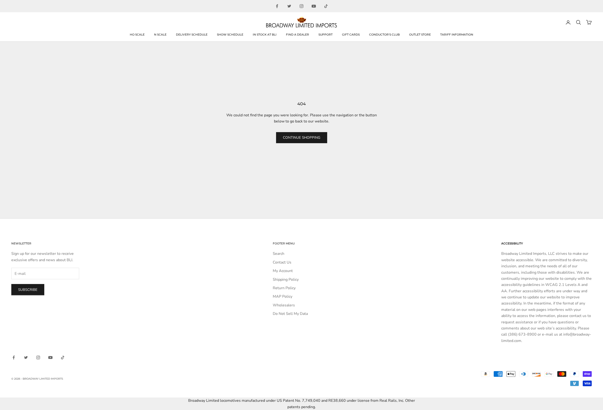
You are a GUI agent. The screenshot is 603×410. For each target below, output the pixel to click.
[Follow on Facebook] (277, 6)
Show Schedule (230, 34)
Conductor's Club (384, 34)
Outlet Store (420, 34)
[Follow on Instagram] (301, 6)
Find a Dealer (297, 34)
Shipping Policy (286, 279)
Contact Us (282, 262)
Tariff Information (456, 34)
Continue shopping (301, 137)
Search (278, 253)
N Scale (160, 34)
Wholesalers (284, 305)
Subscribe (27, 289)
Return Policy (284, 288)
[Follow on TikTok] (326, 6)
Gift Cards (351, 34)
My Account (283, 270)
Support (325, 34)
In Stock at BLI (265, 34)
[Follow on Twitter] (289, 6)
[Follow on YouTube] (313, 6)
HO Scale (137, 34)
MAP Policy (282, 296)
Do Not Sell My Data (290, 313)
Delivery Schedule (192, 34)
